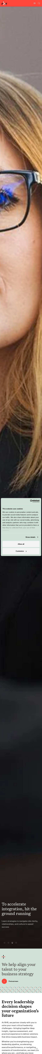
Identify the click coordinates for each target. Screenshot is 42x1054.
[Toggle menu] (34, 3)
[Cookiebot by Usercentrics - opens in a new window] (30, 501)
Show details (30, 537)
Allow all (21, 544)
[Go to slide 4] (15, 942)
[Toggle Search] (39, 3)
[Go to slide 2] (7, 942)
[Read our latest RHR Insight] (15, 935)
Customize (20, 551)
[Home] (4, 3)
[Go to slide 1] (4, 942)
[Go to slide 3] (11, 942)
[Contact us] (37, 1049)
